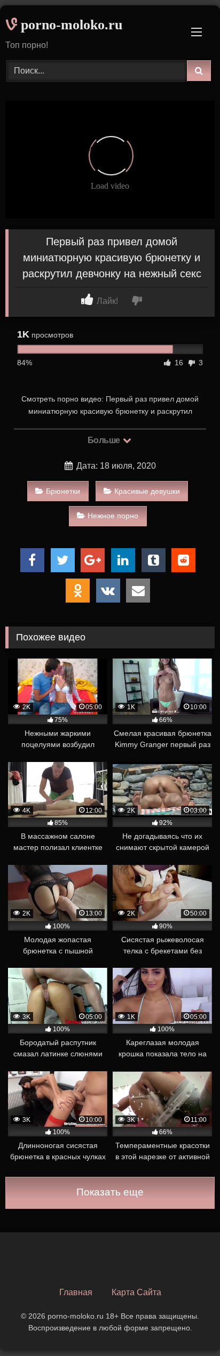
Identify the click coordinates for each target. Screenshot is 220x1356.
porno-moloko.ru (69, 25)
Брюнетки (63, 491)
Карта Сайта (136, 1292)
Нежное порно (113, 515)
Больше (105, 440)
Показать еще (110, 1192)
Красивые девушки (147, 491)
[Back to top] (187, 1324)
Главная (75, 1292)
